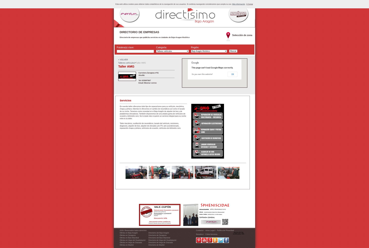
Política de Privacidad (225, 230)
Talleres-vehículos (126, 63)
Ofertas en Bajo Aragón (129, 233)
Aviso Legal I (210, 230)
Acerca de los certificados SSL (238, 233)
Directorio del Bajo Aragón (158, 233)
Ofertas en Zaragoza (128, 235)
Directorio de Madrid (156, 245)
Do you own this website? (202, 74)
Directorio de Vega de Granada (160, 243)
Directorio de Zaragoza (157, 235)
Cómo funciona (211, 234)
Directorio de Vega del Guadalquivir (162, 240)
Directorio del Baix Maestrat (159, 238)
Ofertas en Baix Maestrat (129, 238)
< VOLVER (123, 59)
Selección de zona (242, 35)
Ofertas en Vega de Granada (131, 243)
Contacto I (200, 230)
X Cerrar (249, 4)
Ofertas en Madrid (127, 245)
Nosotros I (200, 234)
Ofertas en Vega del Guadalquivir (133, 240)
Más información (238, 4)
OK (232, 74)
